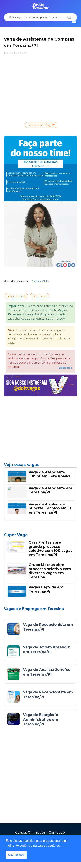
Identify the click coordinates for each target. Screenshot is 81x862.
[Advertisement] (40, 88)
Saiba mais (66, 367)
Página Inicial (16, 296)
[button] (62, 845)
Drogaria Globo (40, 281)
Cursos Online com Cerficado (40, 832)
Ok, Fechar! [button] (16, 854)
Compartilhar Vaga (39, 125)
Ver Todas (40, 536)
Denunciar (39, 296)
